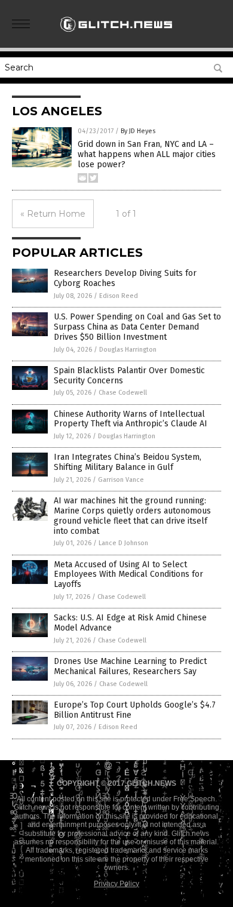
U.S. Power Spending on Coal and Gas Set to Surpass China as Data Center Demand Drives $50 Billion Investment (137, 327)
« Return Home (52, 213)
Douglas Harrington (128, 349)
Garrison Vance (121, 480)
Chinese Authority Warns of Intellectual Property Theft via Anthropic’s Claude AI (130, 419)
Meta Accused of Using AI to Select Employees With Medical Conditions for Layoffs (128, 574)
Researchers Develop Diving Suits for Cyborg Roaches (125, 278)
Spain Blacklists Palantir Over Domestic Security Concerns (129, 375)
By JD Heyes (138, 131)
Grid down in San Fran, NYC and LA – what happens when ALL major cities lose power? (147, 154)
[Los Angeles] (116, 35)
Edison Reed (118, 296)
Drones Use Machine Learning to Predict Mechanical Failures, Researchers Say (130, 666)
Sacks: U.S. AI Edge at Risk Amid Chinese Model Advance (130, 623)
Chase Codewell (123, 392)
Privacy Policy (116, 884)
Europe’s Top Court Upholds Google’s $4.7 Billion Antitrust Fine (135, 710)
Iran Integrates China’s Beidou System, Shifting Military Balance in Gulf (127, 462)
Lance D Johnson (123, 543)
